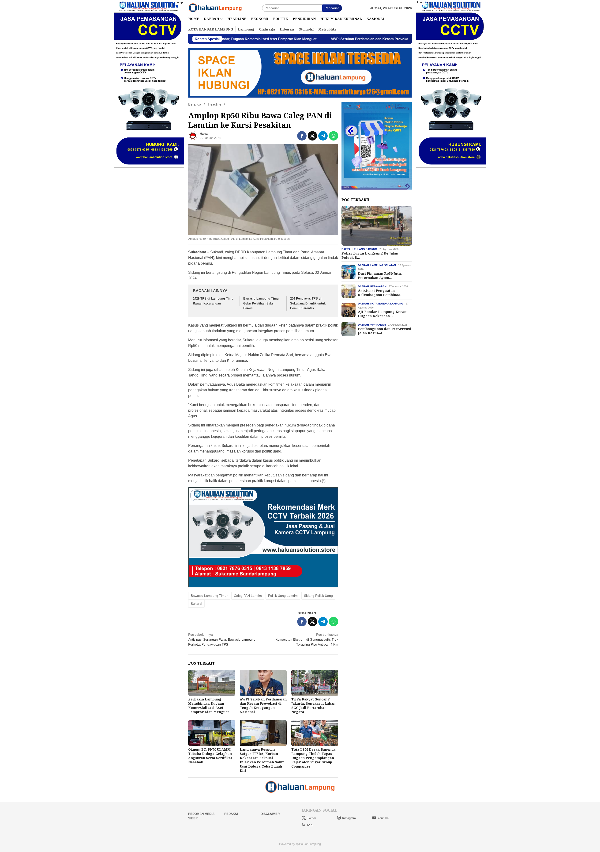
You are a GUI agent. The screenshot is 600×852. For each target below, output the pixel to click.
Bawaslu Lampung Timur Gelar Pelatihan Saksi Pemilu (261, 303)
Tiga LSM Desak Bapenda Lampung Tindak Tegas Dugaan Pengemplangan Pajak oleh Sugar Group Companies (313, 757)
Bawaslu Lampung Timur (209, 595)
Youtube (383, 818)
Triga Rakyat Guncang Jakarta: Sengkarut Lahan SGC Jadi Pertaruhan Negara (313, 705)
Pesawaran (378, 286)
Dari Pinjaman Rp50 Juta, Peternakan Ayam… (380, 275)
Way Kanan (378, 324)
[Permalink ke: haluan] (193, 135)
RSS (310, 825)
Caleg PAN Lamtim (248, 595)
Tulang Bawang (365, 249)
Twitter (311, 818)
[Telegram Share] (323, 136)
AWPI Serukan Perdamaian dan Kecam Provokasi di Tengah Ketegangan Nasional (346, 39)
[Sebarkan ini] (302, 136)
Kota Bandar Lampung (386, 303)
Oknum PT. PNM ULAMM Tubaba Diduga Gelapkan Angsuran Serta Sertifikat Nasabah (210, 755)
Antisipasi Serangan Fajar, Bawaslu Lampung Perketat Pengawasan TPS (221, 639)
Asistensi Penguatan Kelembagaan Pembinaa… (381, 292)
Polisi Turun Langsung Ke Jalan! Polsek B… (370, 255)
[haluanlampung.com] (215, 8)
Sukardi (196, 603)
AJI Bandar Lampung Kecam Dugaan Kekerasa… (383, 313)
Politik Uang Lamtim (283, 595)
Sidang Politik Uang (318, 595)
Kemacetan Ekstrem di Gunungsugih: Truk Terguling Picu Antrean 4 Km (306, 639)
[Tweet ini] (312, 136)
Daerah (346, 249)
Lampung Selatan (383, 265)
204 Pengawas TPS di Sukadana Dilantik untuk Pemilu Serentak (308, 303)
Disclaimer (270, 814)
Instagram (349, 818)
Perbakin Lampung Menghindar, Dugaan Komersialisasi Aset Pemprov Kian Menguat (208, 705)
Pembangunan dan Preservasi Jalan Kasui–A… (384, 331)
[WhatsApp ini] (333, 136)
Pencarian (332, 8)
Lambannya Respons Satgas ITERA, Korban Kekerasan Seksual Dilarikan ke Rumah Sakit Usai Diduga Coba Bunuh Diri (262, 760)
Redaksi (231, 814)
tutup (179, 2)
